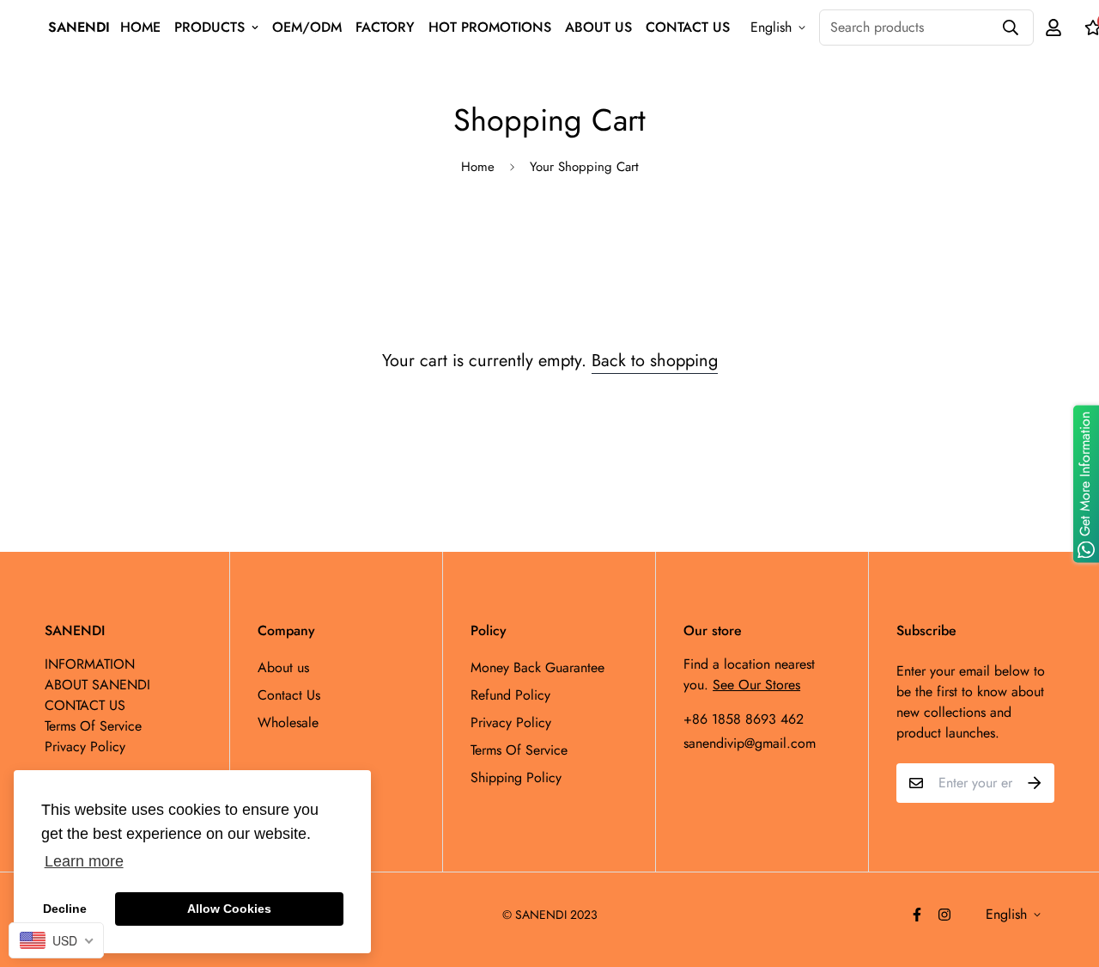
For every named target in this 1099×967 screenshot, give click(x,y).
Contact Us (289, 695)
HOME (140, 27)
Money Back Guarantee (537, 667)
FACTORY (385, 27)
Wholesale (288, 722)
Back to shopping (655, 360)
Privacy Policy (511, 722)
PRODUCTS (209, 27)
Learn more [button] (84, 861)
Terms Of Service (519, 750)
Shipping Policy (516, 777)
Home (478, 166)
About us (283, 667)
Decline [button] (65, 908)
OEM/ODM (307, 27)
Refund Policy (510, 695)
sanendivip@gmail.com (749, 743)
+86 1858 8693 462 (743, 719)
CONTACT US (688, 27)
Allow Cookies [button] (229, 908)
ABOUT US (598, 27)
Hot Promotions (489, 27)
